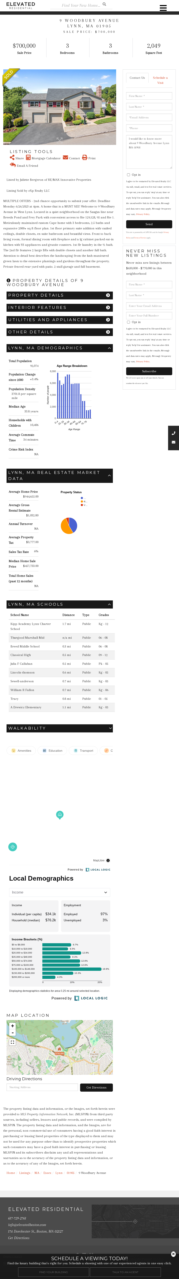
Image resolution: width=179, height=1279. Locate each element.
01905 (70, 1173)
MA (36, 1173)
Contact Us (137, 78)
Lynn (59, 1173)
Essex (47, 1173)
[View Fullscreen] (12, 1042)
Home (11, 1173)
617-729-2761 (17, 1218)
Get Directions (96, 1087)
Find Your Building (53, 1272)
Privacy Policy (143, 214)
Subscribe (149, 371)
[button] (6, 107)
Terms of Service (140, 238)
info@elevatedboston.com (27, 1225)
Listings (24, 1173)
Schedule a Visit (160, 80)
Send (149, 224)
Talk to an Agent (125, 1272)
